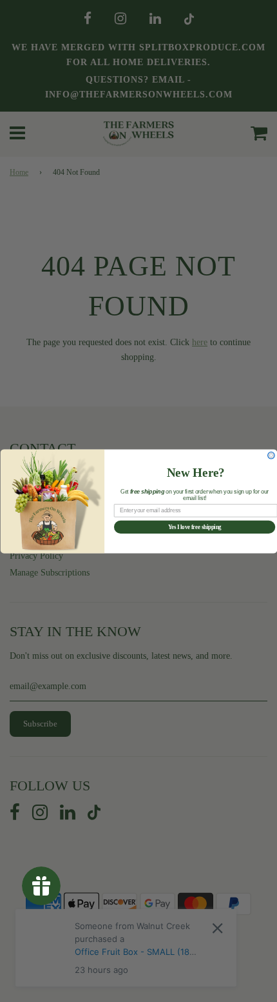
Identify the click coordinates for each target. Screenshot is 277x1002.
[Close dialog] (270, 455)
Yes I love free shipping (194, 527)
